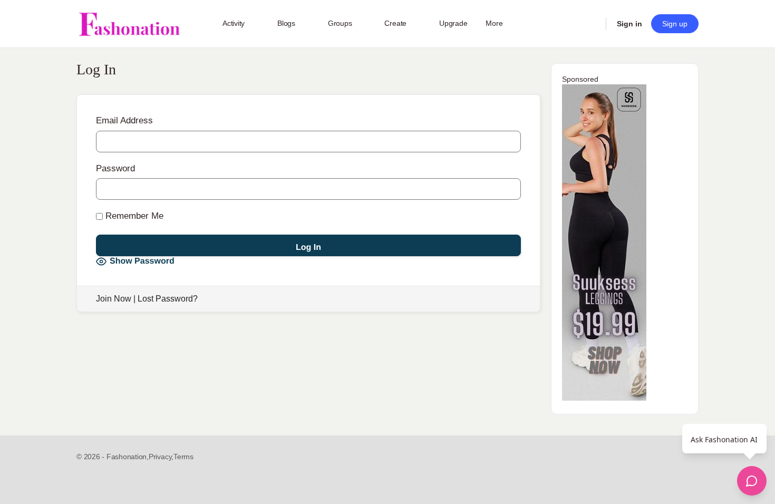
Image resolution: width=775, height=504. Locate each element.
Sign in (629, 24)
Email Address (124, 120)
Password (115, 168)
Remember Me (133, 216)
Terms (183, 456)
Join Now (113, 298)
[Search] (591, 23)
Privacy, (161, 456)
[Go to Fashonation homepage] (129, 24)
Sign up (674, 24)
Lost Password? (168, 298)
